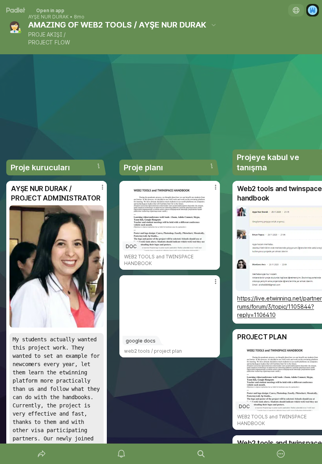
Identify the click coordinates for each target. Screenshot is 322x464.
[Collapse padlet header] (213, 24)
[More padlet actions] (281, 454)
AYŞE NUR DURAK (48, 17)
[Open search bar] (201, 453)
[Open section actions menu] (98, 166)
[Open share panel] (41, 454)
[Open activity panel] (121, 454)
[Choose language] (296, 10)
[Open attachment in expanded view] (56, 266)
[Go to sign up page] (312, 10)
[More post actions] (97, 190)
